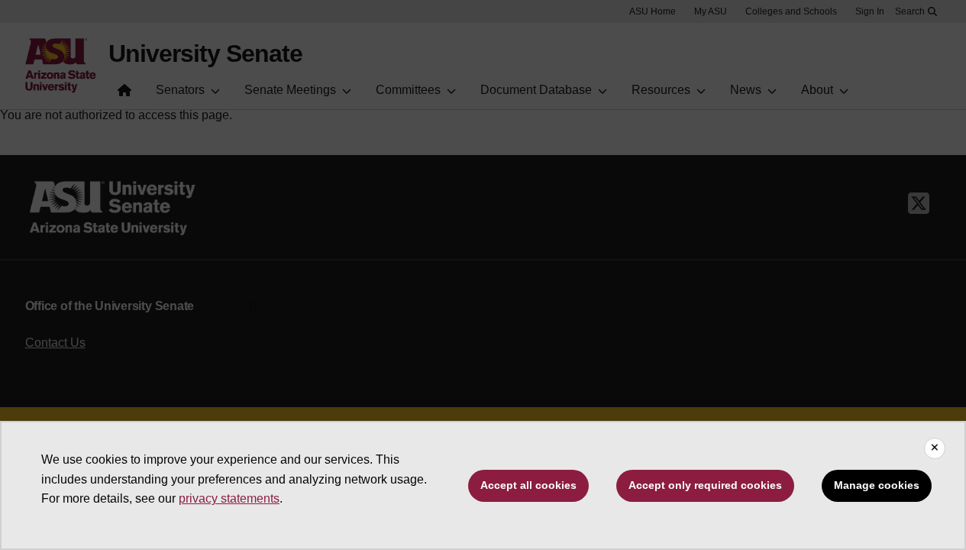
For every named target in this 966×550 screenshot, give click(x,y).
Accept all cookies (528, 485)
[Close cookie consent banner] (934, 448)
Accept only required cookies (705, 485)
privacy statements (229, 498)
